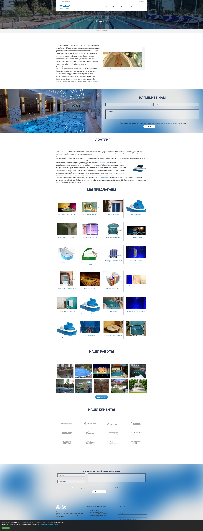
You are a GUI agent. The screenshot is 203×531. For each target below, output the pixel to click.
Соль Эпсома (113, 311)
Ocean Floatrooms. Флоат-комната (136, 311)
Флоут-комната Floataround (90, 237)
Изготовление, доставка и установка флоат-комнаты (113, 261)
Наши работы (123, 506)
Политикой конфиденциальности (49, 524)
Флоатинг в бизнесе (90, 335)
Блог (121, 516)
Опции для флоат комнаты (136, 286)
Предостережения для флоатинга (67, 288)
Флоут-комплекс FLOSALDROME (66, 237)
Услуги (108, 7)
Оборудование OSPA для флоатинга (66, 214)
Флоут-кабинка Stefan (113, 214)
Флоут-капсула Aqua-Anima (113, 237)
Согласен (5, 528)
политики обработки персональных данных (173, 123)
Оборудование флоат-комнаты (67, 311)
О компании (124, 7)
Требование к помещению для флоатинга (113, 289)
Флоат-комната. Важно (90, 288)
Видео (121, 510)
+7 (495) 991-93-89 (65, 1)
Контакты (133, 7)
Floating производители (67, 262)
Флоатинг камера (66, 337)
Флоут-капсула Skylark (136, 214)
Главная (98, 30)
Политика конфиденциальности (128, 519)
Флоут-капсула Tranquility (90, 214)
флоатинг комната (105, 162)
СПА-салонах (95, 47)
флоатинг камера (104, 177)
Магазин (115, 7)
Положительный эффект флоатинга (113, 335)
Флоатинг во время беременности (90, 314)
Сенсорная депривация (136, 237)
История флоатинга (136, 337)
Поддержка (123, 513)
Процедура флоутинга (136, 260)
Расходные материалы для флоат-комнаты (90, 263)
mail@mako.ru (93, 520)
